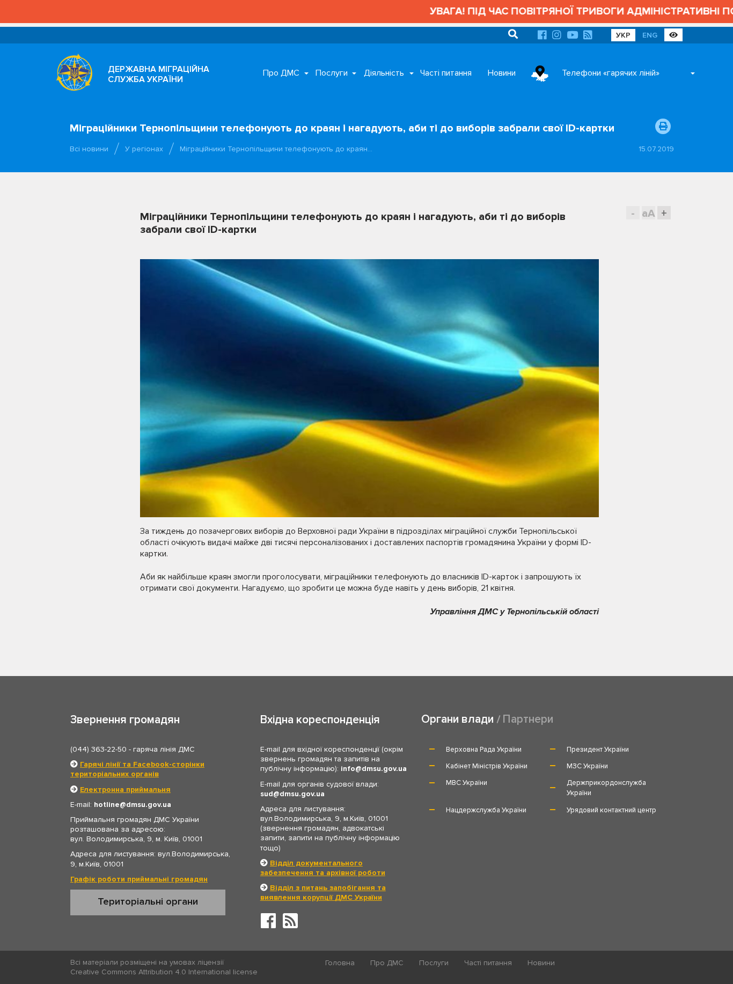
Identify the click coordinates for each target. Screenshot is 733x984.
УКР (623, 35)
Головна (340, 962)
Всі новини (89, 148)
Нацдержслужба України (486, 810)
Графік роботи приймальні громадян (139, 879)
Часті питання (446, 73)
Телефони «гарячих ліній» (610, 73)
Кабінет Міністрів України (486, 766)
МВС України (466, 783)
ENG (649, 35)
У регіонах (144, 148)
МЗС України (587, 766)
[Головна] (71, 75)
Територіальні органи (148, 901)
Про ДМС (281, 73)
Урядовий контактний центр (611, 810)
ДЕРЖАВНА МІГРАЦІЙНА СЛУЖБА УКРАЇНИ (158, 74)
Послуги (332, 73)
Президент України (598, 749)
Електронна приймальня (125, 789)
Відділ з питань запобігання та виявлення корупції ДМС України (323, 892)
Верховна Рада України (484, 749)
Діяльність (384, 73)
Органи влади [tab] (457, 719)
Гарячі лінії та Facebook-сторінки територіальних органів (137, 769)
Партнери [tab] (528, 719)
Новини (502, 73)
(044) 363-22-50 (98, 749)
